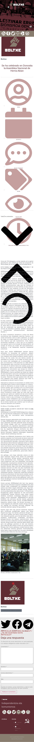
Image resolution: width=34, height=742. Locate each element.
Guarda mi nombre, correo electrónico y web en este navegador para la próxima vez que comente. (16, 687)
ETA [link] (32, 409)
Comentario (5, 646)
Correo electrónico (7, 672)
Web (2, 679)
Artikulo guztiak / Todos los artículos (11, 610)
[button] (30, 26)
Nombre (4, 666)
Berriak (18, 191)
